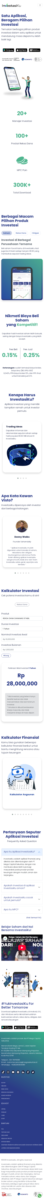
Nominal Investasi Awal (14, 634)
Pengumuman (5, 1098)
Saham (3, 1083)
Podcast (3, 1112)
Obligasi (3, 1086)
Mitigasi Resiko (5, 1142)
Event (3, 1118)
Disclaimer (4, 1135)
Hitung (6, 655)
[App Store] (22, 50)
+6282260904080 (18, 1065)
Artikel (3, 1109)
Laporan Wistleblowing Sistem (10, 1148)
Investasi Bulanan (11, 645)
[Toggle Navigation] (40, 5)
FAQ (2, 1129)
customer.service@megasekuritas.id (22, 1062)
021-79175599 (14, 1060)
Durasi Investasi (10, 624)
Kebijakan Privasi (6, 1138)
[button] (18, 478)
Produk (5, 613)
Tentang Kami (5, 1132)
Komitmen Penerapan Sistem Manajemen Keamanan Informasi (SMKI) (21, 1145)
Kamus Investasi (6, 1095)
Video (3, 1115)
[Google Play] (9, 50)
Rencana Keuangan (7, 1092)
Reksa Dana (4, 1089)
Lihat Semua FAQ (33, 917)
